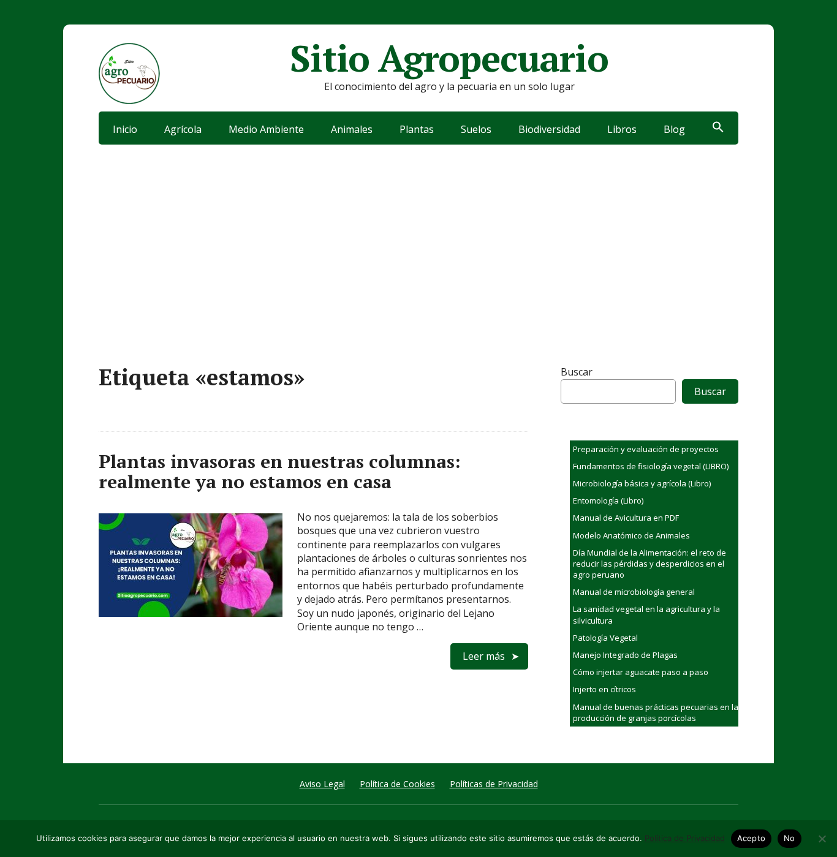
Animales (352, 129)
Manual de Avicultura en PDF (626, 517)
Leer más (484, 656)
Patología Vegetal (605, 637)
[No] (822, 838)
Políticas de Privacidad (494, 784)
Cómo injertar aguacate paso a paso (640, 672)
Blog (674, 129)
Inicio (125, 129)
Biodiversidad (549, 129)
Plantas (417, 129)
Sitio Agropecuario (449, 58)
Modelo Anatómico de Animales (631, 535)
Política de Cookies (397, 784)
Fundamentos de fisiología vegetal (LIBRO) (651, 466)
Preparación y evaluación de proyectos (646, 449)
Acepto (751, 838)
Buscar (577, 372)
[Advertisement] (418, 236)
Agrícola (183, 129)
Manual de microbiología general (634, 591)
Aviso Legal (322, 784)
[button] (718, 128)
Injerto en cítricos (604, 689)
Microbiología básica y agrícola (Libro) (642, 483)
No (789, 838)
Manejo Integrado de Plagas (625, 654)
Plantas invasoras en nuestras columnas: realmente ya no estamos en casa (280, 471)
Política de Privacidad (685, 838)
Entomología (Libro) (608, 500)
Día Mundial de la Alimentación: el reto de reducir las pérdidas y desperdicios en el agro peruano (649, 563)
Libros (622, 129)
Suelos (476, 129)
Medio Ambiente (266, 129)
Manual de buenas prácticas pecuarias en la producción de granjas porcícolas (655, 712)
